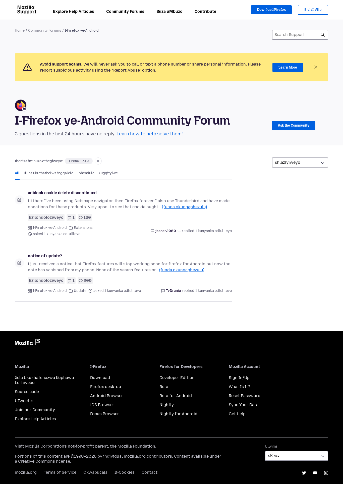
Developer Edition (177, 377)
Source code (27, 391)
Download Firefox (271, 10)
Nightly (166, 404)
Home (20, 30)
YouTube (315, 473)
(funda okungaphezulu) (184, 206)
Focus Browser (104, 413)
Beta (163, 386)
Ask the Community (293, 125)
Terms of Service (60, 472)
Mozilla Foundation (136, 446)
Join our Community (35, 409)
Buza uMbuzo (169, 11)
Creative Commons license (44, 461)
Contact (149, 472)
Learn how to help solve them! (150, 134)
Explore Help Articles (73, 11)
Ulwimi (271, 446)
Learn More (287, 67)
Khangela (323, 35)
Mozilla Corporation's (46, 446)
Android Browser (106, 395)
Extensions (83, 228)
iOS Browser (102, 404)
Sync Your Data (243, 404)
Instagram (326, 473)
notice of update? (45, 255)
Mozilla (27, 343)
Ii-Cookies (125, 472)
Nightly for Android (178, 413)
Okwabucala (95, 472)
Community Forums (125, 11)
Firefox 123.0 (79, 161)
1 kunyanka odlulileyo (213, 231)
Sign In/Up (313, 10)
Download (100, 377)
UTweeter (24, 400)
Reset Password (244, 395)
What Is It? (239, 386)
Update (80, 291)
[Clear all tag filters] (98, 161)
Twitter (304, 473)
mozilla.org (26, 472)
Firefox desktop (105, 386)
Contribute (205, 11)
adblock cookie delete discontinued (62, 192)
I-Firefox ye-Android (50, 228)
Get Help (237, 413)
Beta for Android (175, 395)
